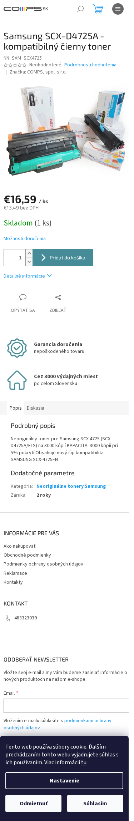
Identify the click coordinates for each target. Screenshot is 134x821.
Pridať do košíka (67, 257)
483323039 (25, 618)
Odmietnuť (34, 803)
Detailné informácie (24, 276)
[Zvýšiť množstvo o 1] (29, 253)
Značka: (38, 72)
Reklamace (15, 573)
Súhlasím (95, 803)
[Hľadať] (80, 9)
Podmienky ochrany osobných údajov (43, 564)
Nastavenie (64, 781)
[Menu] (118, 9)
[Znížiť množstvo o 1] (29, 262)
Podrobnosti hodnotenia (90, 65)
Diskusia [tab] (35, 408)
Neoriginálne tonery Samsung (71, 486)
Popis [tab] (16, 408)
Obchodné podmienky (27, 555)
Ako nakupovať (20, 546)
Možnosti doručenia (25, 238)
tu (83, 762)
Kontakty (13, 582)
